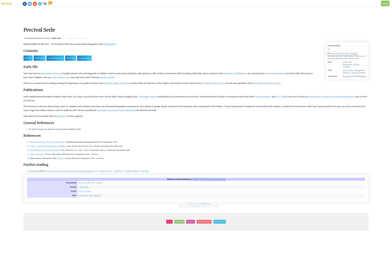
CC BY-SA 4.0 (195, 205)
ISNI (80, 183)
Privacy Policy (219, 222)
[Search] (50, 3)
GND (88, 183)
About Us (190, 222)
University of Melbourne (235, 73)
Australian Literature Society (266, 83)
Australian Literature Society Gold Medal (116, 110)
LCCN (96, 171)
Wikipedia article (205, 203)
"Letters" (60, 158)
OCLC (110, 171)
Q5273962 (145, 171)
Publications (39, 58)
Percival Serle (33, 171)
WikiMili (6, 3)
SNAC (91, 195)
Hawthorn (347, 73)
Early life (28, 58)
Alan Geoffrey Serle (61, 77)
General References (55, 58)
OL (122, 171)
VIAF (84, 183)
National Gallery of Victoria (116, 83)
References (70, 58)
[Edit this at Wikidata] (208, 179)
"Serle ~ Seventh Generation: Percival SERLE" (48, 146)
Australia (87, 191)
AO (329, 49)
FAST (93, 183)
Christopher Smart (147, 96)
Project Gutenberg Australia (82, 171)
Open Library (83, 195)
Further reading (84, 58)
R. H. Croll (280, 96)
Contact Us (179, 222)
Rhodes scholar (107, 77)
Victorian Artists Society (213, 83)
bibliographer (108, 44)
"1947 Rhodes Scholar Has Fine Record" (45, 150)
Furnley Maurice (263, 96)
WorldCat (99, 183)
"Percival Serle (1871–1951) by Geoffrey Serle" (47, 142)
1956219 (117, 171)
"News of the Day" (37, 154)
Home (169, 222)
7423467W (128, 171)
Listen (385, 3)
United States (83, 187)
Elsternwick (347, 64)
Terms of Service (204, 222)
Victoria (356, 64)
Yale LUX (97, 195)
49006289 (103, 171)
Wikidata (136, 171)
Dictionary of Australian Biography (338, 96)
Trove (81, 191)
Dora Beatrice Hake (274, 73)
